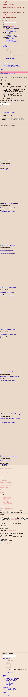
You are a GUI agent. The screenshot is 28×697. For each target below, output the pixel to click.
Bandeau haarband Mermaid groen (9, 208)
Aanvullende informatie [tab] (9, 112)
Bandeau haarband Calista (7, 250)
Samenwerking (4, 487)
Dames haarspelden (11, 31)
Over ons (2, 490)
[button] (8, 26)
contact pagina (15, 519)
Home (4, 26)
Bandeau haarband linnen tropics (8, 460)
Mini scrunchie (9, 35)
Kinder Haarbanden (11, 40)
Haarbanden (6, 37)
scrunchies (5, 42)
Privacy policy (3, 480)
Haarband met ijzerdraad (12, 41)
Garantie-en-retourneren (6, 468)
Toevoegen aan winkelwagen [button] (7, 211)
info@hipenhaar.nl (11, 530)
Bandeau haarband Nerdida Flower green (10, 418)
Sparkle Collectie (7, 503)
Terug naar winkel (10, 38)
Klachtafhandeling (4, 473)
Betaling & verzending (5, 482)
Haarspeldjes (6, 27)
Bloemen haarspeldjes (11, 30)
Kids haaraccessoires (8, 499)
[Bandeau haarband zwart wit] (11, 65)
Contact (2, 470)
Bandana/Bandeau (10, 39)
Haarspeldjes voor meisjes (12, 28)
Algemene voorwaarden (6, 485)
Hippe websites (7, 498)
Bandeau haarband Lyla (6, 165)
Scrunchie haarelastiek (11, 36)
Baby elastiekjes (10, 33)
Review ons (3, 492)
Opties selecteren (4, 169)
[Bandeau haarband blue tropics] (11, 66)
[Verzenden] (3, 24)
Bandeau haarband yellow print (8, 334)
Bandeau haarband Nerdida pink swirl (9, 376)
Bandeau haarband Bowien (7, 292)
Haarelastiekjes (7, 497)
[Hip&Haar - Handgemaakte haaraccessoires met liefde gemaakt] (6, 20)
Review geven (6, 501)
